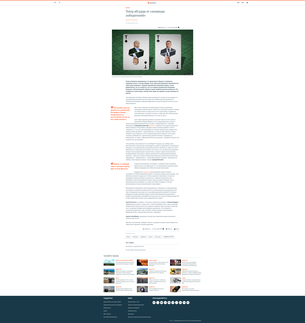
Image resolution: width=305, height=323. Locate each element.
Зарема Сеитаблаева (131, 20)
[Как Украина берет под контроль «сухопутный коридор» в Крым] (109, 263)
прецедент (152, 125)
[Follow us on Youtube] (161, 302)
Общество (185, 260)
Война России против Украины (124, 260)
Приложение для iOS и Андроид (113, 305)
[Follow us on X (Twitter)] (157, 302)
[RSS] (180, 302)
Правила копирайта (133, 308)
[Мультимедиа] (247, 3)
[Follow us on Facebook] (154, 302)
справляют (146, 172)
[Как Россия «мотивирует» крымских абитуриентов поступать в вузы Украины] (175, 263)
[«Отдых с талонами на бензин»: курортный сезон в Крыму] (142, 271)
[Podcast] (184, 302)
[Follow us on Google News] (169, 302)
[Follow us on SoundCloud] (176, 302)
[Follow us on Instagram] (165, 302)
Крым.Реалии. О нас (133, 302)
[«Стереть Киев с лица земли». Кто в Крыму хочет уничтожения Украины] (142, 263)
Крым (183, 278)
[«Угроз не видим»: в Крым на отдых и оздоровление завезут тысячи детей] (142, 280)
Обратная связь (132, 311)
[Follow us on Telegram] (172, 302)
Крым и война (153, 260)
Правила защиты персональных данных (139, 317)
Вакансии (131, 314)
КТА (243, 2)
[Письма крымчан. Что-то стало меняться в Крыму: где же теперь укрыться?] (109, 280)
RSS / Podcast (107, 314)
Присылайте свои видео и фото (112, 302)
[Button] (162, 28)
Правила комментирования (136, 305)
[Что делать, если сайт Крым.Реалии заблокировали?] (175, 289)
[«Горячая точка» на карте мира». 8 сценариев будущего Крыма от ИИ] (175, 280)
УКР (238, 2)
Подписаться (107, 308)
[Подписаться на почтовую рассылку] (187, 302)
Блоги (128, 8)
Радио (105, 311)
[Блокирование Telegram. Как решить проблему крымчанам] (109, 289)
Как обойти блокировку (110, 317)
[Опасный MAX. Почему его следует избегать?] (142, 289)
